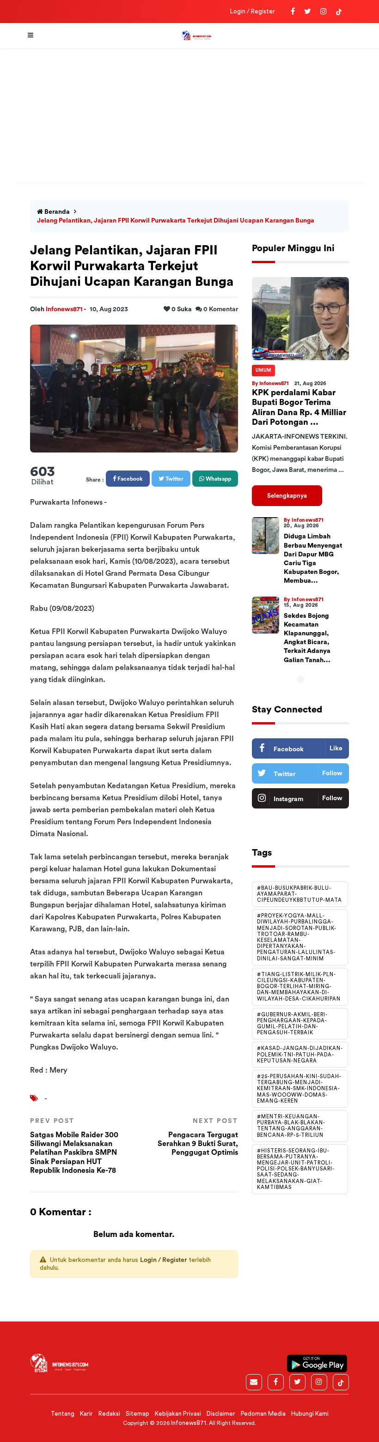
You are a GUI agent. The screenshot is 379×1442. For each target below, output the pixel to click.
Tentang (62, 1414)
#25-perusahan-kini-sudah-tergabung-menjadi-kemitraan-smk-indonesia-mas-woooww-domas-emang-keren (299, 1089)
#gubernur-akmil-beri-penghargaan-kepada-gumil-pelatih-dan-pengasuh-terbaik (292, 1024)
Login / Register (252, 11)
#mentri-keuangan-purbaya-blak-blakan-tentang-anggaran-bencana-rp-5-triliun (291, 1126)
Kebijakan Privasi (178, 1414)
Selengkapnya (287, 496)
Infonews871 (65, 309)
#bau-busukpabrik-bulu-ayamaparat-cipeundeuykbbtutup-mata (299, 894)
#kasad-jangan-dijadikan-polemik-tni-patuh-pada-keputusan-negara (300, 1054)
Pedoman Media (263, 1414)
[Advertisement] (189, 117)
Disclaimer (221, 1414)
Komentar (220, 309)
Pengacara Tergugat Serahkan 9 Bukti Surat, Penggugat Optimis (198, 1137)
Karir (86, 1414)
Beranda (56, 212)
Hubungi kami (310, 1414)
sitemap (137, 1414)
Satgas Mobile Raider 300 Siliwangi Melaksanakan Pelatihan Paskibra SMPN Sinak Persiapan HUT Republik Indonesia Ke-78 (74, 1146)
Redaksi (109, 1414)
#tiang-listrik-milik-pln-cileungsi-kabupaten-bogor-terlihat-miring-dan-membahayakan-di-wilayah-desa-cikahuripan (299, 987)
